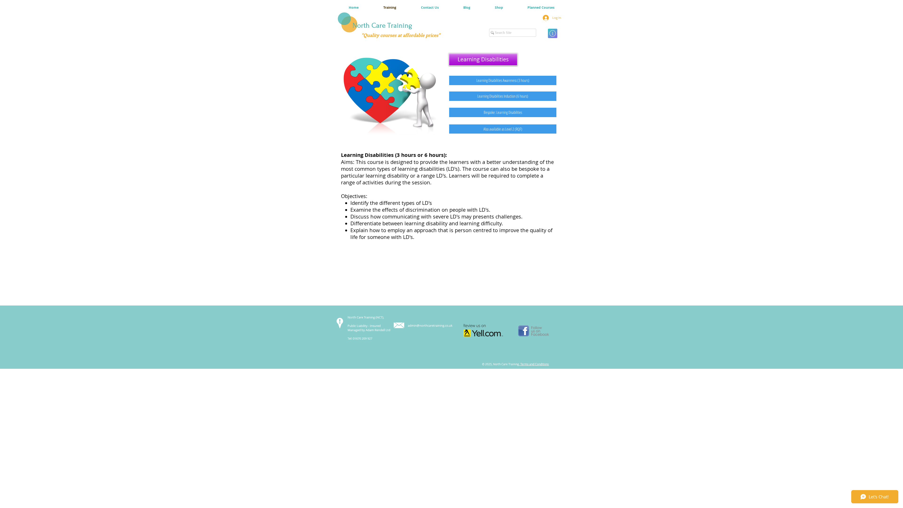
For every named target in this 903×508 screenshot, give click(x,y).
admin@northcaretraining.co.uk (430, 325)
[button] (483, 59)
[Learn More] (552, 33)
